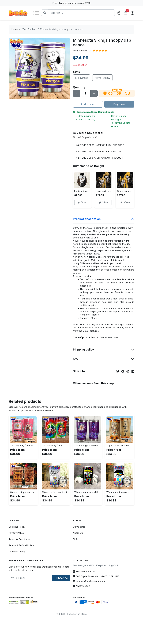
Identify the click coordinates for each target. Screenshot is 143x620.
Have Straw (102, 77)
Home (15, 29)
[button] (37, 13)
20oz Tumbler (28, 29)
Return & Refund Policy (21, 545)
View (84, 202)
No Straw (81, 77)
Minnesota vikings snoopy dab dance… (61, 29)
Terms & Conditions (19, 539)
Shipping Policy (17, 526)
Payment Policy (17, 551)
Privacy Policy (16, 532)
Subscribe (61, 578)
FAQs (75, 539)
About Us (78, 532)
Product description (87, 219)
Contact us (79, 526)
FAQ (75, 358)
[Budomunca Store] (18, 13)
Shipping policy (83, 349)
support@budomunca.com (90, 581)
